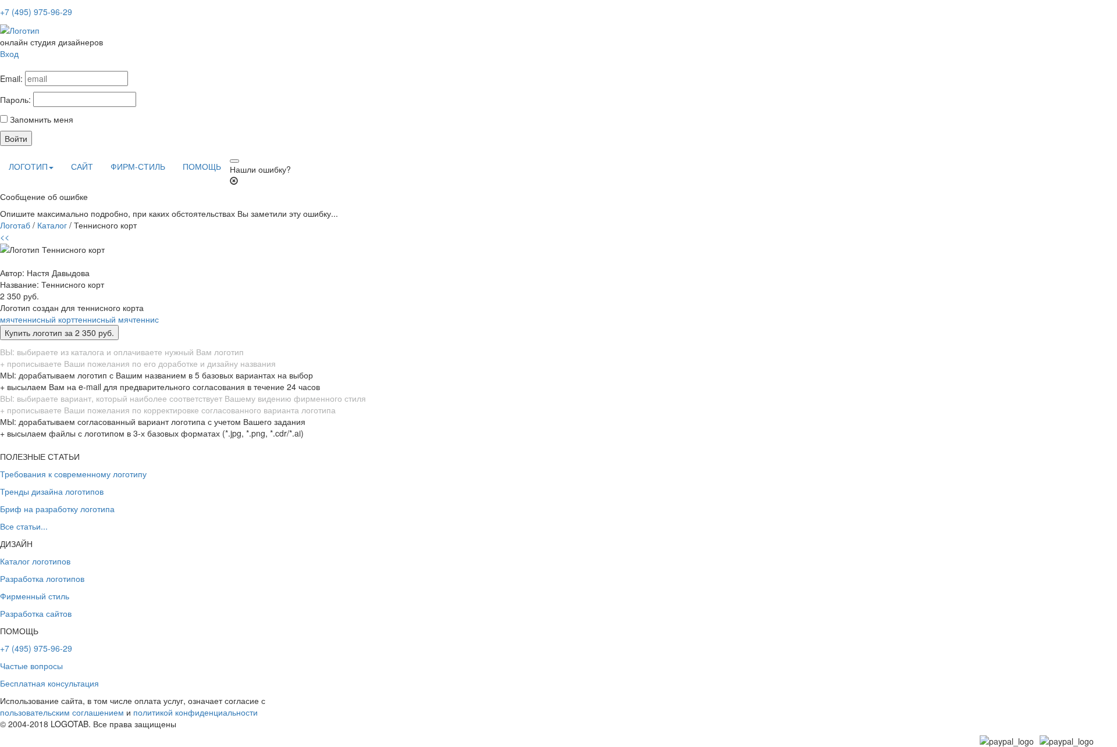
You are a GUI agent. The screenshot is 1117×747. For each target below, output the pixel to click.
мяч (7, 319)
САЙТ (82, 166)
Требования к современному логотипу (73, 474)
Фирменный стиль (34, 596)
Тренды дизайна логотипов (52, 491)
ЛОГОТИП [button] (28, 166)
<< (4, 236)
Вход (9, 53)
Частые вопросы (31, 665)
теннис (146, 319)
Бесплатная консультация (49, 683)
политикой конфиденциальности (195, 712)
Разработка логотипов (42, 578)
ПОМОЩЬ (202, 166)
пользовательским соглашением (62, 712)
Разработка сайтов (36, 613)
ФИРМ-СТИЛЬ (138, 166)
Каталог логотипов (35, 561)
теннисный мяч (103, 319)
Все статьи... (24, 526)
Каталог (52, 225)
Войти (16, 138)
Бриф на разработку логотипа (57, 508)
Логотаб (15, 225)
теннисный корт (44, 319)
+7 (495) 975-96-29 (36, 11)
